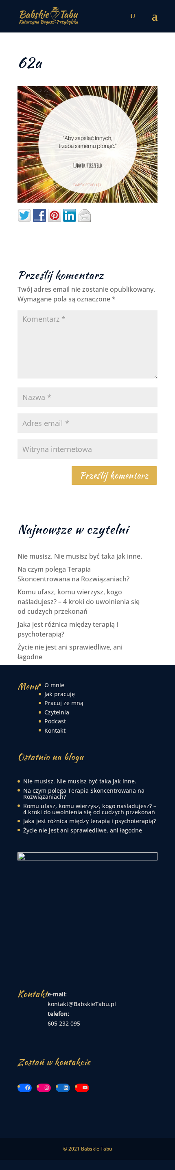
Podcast (55, 721)
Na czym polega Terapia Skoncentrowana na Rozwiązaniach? (83, 793)
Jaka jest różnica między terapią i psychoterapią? (89, 821)
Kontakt (55, 730)
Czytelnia (56, 712)
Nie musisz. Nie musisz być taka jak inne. (80, 556)
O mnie (54, 685)
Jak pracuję (59, 694)
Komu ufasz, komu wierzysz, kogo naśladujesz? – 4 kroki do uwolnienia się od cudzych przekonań (79, 601)
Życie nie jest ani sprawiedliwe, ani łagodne (82, 830)
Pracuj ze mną (63, 703)
